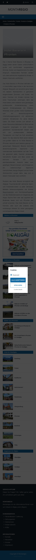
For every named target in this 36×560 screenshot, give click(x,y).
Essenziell (16, 275)
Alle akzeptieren (18, 280)
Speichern (18, 285)
